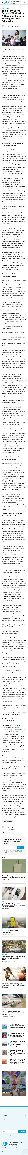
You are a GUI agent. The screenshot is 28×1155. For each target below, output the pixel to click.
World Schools (17, 732)
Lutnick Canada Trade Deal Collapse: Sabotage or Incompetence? (17, 1035)
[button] (3, 2)
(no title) (6, 1080)
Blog (3, 8)
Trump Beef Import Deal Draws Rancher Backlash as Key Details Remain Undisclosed (18, 1062)
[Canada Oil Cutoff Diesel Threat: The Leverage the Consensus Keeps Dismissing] (4, 1043)
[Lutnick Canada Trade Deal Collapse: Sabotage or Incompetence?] (4, 1035)
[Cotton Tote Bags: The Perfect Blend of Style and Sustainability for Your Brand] (14, 866)
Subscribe (20, 847)
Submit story (5, 1124)
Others (3, 1119)
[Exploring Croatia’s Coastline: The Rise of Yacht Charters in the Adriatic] (14, 946)
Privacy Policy (6, 852)
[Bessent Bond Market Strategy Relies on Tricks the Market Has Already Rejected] (4, 1052)
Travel (6, 954)
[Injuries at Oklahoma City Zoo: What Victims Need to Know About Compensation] (14, 974)
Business (6, 901)
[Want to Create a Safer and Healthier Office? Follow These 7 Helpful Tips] (14, 1001)
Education (7, 8)
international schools (7, 821)
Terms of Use (14, 852)
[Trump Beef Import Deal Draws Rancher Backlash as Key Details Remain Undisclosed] (4, 1061)
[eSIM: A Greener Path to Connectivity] (14, 921)
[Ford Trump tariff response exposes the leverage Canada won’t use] (4, 1026)
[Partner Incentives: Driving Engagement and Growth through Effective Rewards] (14, 893)
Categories (4, 1115)
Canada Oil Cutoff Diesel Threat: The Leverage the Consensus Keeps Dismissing (18, 1044)
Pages (3, 1110)
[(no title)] (14, 1077)
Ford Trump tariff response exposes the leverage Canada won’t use (17, 1026)
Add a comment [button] (9, 833)
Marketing (7, 874)
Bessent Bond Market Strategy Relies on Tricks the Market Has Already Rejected (18, 1053)
